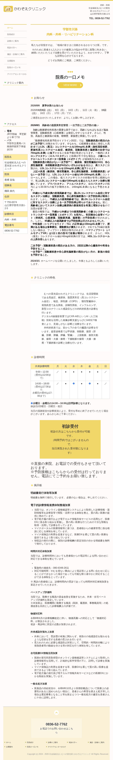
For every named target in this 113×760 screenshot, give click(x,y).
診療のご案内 (13, 41)
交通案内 (11, 61)
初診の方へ (12, 47)
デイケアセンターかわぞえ (17, 74)
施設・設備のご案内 (15, 54)
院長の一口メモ (14, 67)
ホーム (10, 28)
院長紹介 (11, 34)
